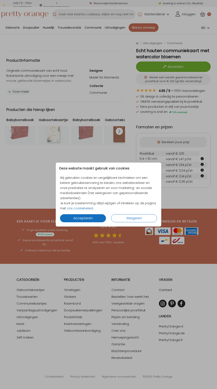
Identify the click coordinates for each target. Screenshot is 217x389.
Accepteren (83, 218)
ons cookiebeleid (80, 208)
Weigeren (134, 218)
